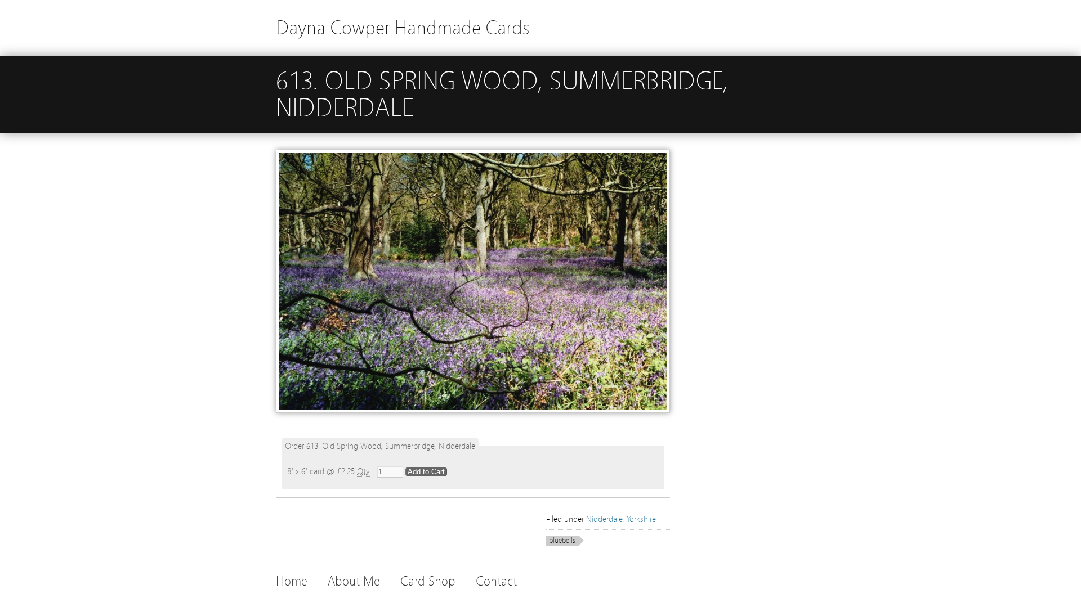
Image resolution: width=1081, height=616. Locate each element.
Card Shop (427, 581)
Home (291, 581)
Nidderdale (604, 519)
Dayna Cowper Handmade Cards (403, 27)
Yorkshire (641, 519)
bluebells (562, 540)
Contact (496, 581)
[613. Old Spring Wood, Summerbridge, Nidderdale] (473, 424)
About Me (354, 581)
